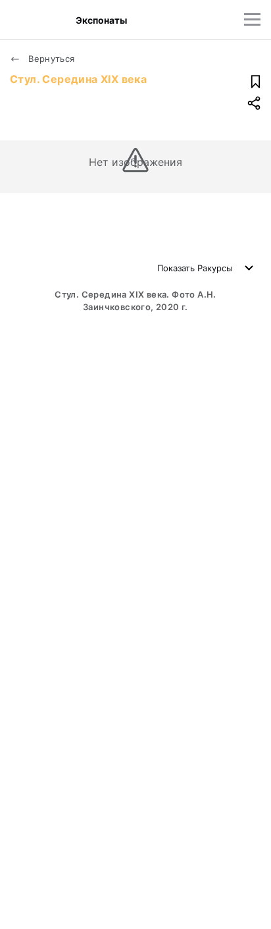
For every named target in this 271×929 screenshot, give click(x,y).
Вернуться (50, 58)
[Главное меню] (252, 19)
